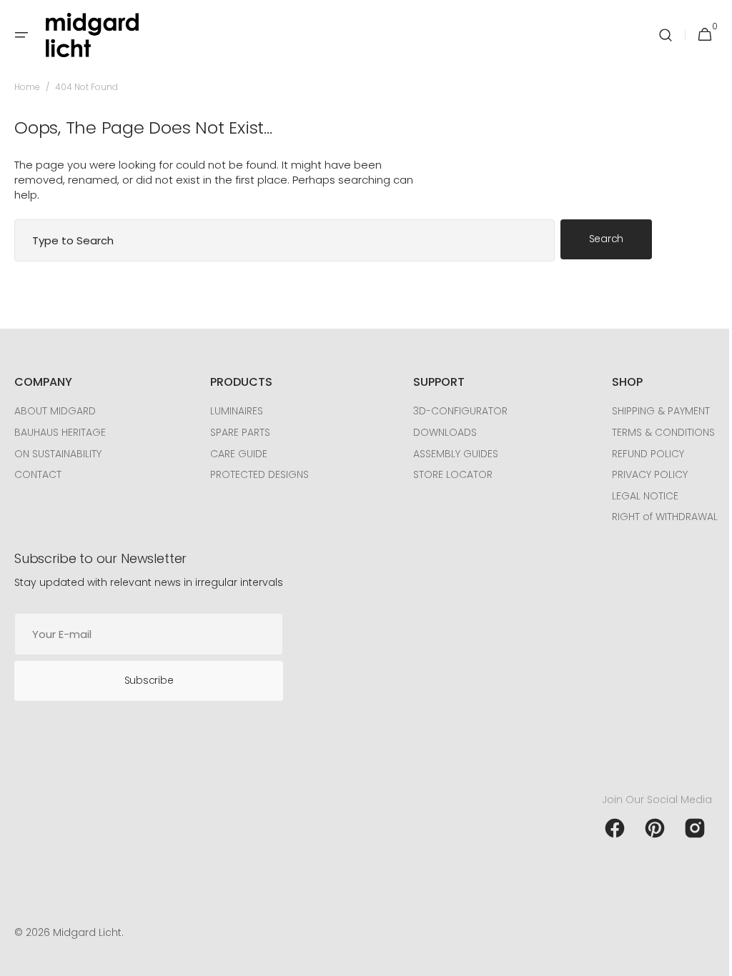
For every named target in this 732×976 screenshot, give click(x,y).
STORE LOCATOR (445, 474)
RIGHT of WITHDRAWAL (654, 516)
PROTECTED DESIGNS (256, 474)
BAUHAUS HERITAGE (60, 432)
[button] (21, 35)
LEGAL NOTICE (634, 496)
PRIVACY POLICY (639, 474)
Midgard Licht (87, 933)
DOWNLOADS (438, 432)
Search (606, 238)
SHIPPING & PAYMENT (650, 411)
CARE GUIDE (235, 454)
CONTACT (37, 474)
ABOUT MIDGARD (55, 411)
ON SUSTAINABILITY (58, 454)
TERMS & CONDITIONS (652, 432)
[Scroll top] (704, 958)
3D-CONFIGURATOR (453, 411)
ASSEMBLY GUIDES (448, 454)
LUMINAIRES (233, 411)
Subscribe (148, 680)
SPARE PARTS (237, 432)
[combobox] (284, 240)
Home (27, 87)
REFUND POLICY (637, 454)
